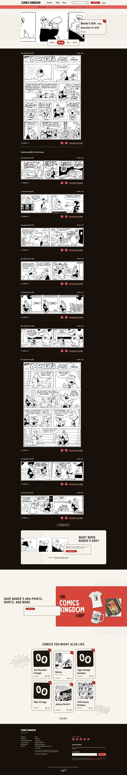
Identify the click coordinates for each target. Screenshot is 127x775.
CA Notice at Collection (40, 744)
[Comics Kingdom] (28, 730)
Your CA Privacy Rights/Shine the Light (43, 746)
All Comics (23, 746)
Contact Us (37, 738)
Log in (104, 2)
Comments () (25, 143)
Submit (102, 754)
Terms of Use (37, 748)
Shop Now (30, 608)
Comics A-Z (23, 736)
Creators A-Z (23, 738)
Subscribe (95, 2)
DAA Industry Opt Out (39, 742)
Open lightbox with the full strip (52, 97)
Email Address (76, 752)
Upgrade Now (71, 551)
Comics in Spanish (25, 742)
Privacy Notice (98, 759)
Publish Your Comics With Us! (41, 754)
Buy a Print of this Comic (76, 143)
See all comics (63, 718)
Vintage (37, 676)
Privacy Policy (38, 740)
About (36, 736)
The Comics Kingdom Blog (26, 740)
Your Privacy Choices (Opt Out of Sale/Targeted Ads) (47, 751)
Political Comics (24, 744)
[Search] (86, 3)
